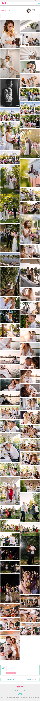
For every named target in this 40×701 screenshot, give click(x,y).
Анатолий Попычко (17, 15)
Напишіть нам (37, 0)
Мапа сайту (15, 695)
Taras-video (28, 15)
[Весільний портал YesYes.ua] (4, 3)
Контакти (25, 695)
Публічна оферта (20, 695)
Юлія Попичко (37, 10)
